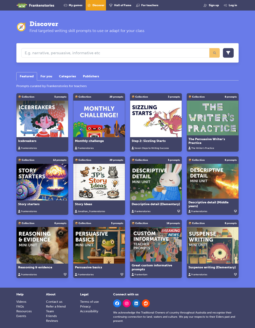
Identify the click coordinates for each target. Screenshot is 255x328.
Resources (24, 311)
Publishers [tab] (91, 76)
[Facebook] (117, 303)
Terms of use (89, 302)
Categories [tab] (67, 76)
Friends (51, 316)
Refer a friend (56, 306)
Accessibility (89, 311)
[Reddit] (146, 303)
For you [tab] (46, 76)
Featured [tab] (27, 76)
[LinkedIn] (136, 303)
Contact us (54, 302)
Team (50, 311)
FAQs (20, 306)
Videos (21, 302)
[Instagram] (127, 303)
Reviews (52, 321)
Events (21, 316)
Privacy (85, 306)
